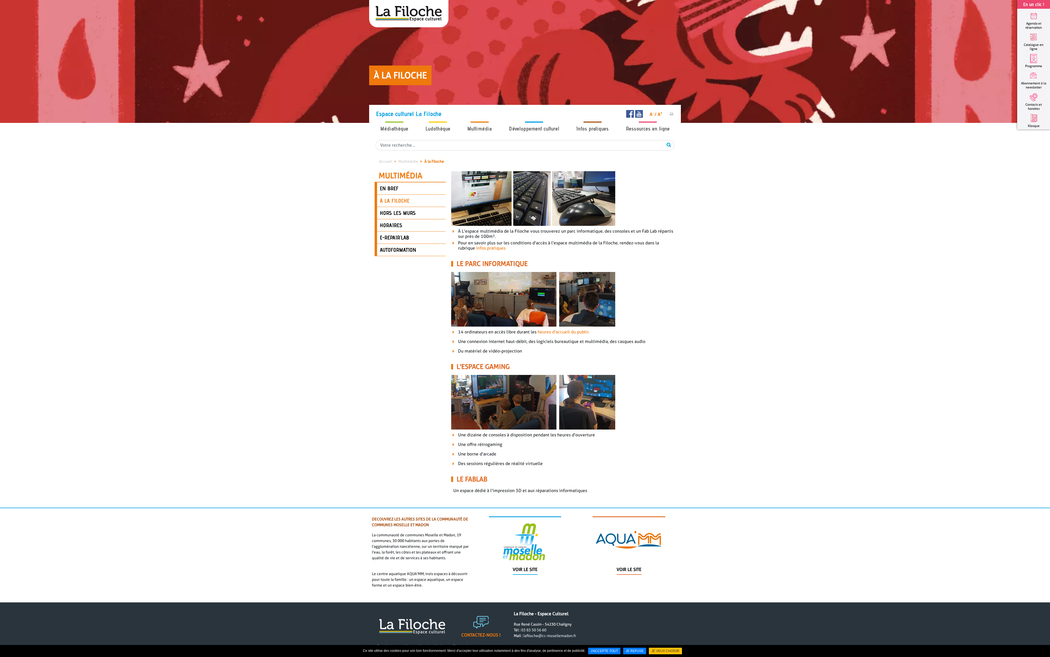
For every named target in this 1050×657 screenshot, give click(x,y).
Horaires (391, 225)
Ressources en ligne (648, 128)
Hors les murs (398, 213)
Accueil (385, 161)
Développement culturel (534, 128)
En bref (389, 188)
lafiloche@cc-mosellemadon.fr (549, 636)
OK (668, 144)
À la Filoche (434, 161)
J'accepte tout (604, 651)
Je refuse (635, 651)
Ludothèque (437, 128)
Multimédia (479, 128)
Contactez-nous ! (481, 635)
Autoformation (398, 250)
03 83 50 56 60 (533, 630)
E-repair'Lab (394, 237)
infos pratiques (491, 248)
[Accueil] (408, 13)
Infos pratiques (592, 128)
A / (653, 114)
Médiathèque (394, 128)
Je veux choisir (665, 651)
